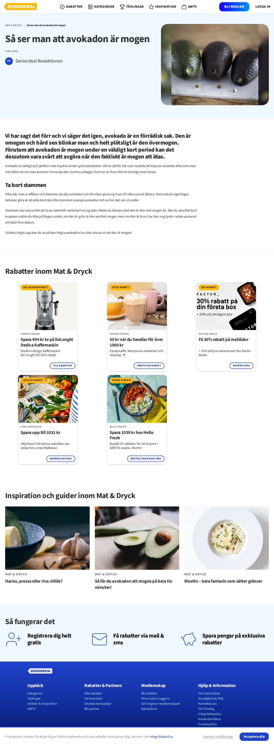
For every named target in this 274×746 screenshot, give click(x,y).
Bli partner (92, 708)
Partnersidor (93, 698)
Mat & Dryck (13, 25)
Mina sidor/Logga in (155, 698)
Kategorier (35, 693)
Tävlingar (34, 698)
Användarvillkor (209, 719)
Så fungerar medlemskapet (160, 703)
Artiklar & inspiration (42, 703)
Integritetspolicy (210, 714)
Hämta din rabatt (149, 365)
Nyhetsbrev (149, 708)
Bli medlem (234, 6)
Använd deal (241, 365)
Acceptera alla (254, 736)
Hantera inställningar (218, 736)
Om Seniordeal (209, 693)
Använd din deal (61, 458)
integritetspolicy (161, 736)
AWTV (31, 708)
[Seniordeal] (20, 7)
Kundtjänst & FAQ (210, 698)
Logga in (263, 7)
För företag (206, 708)
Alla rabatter (93, 693)
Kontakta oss (207, 703)
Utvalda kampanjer (98, 703)
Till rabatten (62, 365)
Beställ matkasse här (146, 458)
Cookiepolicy (207, 724)
